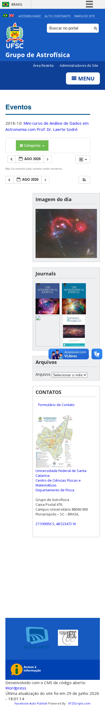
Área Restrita (43, 65)
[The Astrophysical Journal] (48, 312)
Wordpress (15, 688)
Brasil (17, 4)
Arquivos (43, 374)
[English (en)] (11, 16)
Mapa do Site (84, 16)
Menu (85, 78)
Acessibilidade (30, 16)
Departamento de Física (55, 490)
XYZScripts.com (79, 703)
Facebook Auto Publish (31, 703)
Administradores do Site (79, 65)
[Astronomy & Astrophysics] (74, 345)
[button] (84, 179)
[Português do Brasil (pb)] (5, 16)
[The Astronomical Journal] (74, 312)
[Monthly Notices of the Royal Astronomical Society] (48, 345)
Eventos (18, 107)
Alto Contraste (58, 16)
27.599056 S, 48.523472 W (56, 523)
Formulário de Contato (56, 404)
